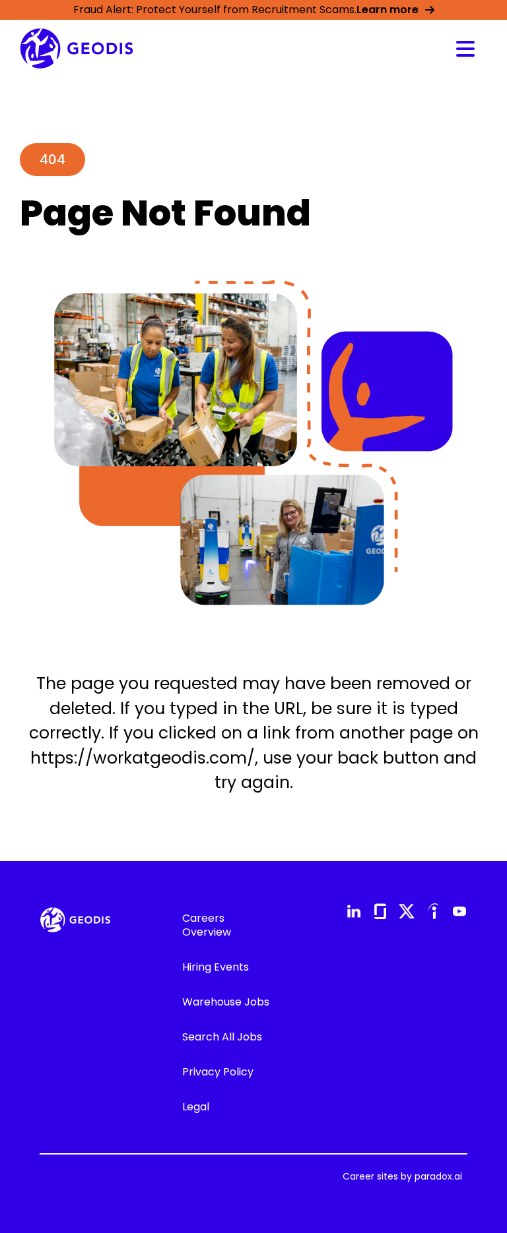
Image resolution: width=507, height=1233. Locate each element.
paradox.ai (438, 1176)
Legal (195, 1106)
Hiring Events (215, 967)
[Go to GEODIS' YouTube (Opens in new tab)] (459, 911)
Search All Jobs (222, 1036)
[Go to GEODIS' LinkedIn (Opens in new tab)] (354, 911)
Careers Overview (206, 925)
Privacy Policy (218, 1071)
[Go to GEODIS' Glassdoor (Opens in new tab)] (380, 911)
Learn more (387, 9)
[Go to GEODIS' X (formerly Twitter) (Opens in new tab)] (407, 911)
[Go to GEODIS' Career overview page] (76, 48)
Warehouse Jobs (225, 1001)
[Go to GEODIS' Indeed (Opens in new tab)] (433, 911)
